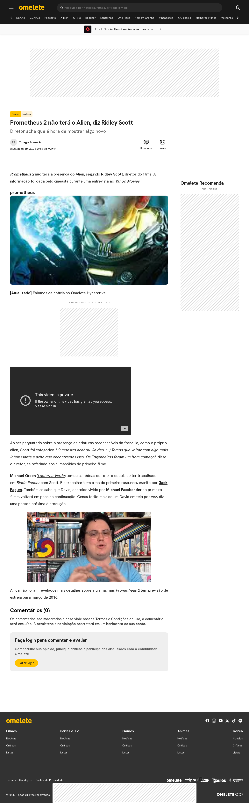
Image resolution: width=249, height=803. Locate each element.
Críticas (11, 745)
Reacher (90, 17)
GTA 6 (77, 17)
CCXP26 (35, 17)
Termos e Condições (19, 780)
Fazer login (26, 663)
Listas (9, 752)
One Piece (124, 17)
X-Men (64, 17)
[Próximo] (238, 18)
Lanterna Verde (51, 475)
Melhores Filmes (206, 17)
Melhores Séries (231, 17)
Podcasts (50, 17)
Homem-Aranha (144, 17)
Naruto (20, 17)
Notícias (11, 738)
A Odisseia (184, 17)
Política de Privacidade (49, 780)
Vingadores (166, 17)
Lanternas (106, 17)
